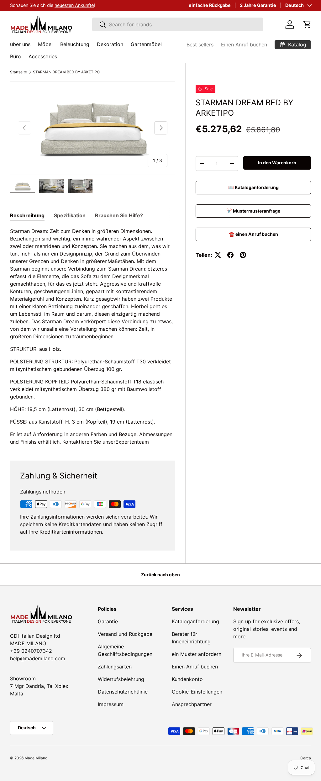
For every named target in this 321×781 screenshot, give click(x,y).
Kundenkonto (187, 679)
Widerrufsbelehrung (121, 679)
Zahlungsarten (115, 666)
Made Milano (35, 758)
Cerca (305, 758)
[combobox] (178, 24)
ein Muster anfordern (196, 654)
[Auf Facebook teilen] (230, 255)
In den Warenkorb (277, 162)
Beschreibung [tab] (27, 215)
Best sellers (200, 44)
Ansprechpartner (192, 704)
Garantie (108, 621)
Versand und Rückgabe (125, 634)
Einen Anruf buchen (244, 44)
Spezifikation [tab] (70, 215)
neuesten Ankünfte (74, 5)
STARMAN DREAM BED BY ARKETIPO (66, 72)
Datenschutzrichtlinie (123, 692)
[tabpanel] (92, 336)
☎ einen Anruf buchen (253, 234)
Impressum (111, 704)
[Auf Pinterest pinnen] (243, 255)
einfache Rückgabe (210, 5)
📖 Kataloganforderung (253, 187)
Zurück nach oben (160, 574)
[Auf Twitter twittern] (218, 255)
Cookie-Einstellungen (197, 692)
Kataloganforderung (195, 621)
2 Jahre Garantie (258, 5)
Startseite (18, 72)
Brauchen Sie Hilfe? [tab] (119, 215)
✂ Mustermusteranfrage (253, 211)
